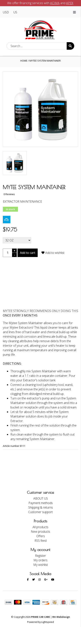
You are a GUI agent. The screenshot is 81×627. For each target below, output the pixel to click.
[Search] (70, 46)
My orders (40, 560)
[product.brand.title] (6, 219)
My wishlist (40, 565)
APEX (69, 3)
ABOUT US (40, 498)
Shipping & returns (40, 507)
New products (40, 531)
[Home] (40, 29)
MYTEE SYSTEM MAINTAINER (45, 60)
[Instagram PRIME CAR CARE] (39, 579)
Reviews (40, 293)
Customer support (40, 512)
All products (40, 527)
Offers (40, 536)
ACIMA (55, 3)
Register (40, 556)
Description (40, 282)
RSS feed (40, 541)
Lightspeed (47, 622)
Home (23, 60)
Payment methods (40, 503)
